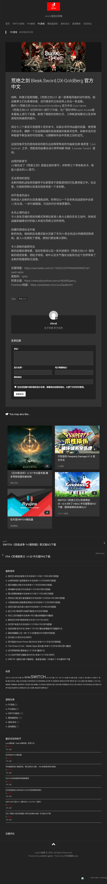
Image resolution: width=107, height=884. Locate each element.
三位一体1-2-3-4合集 (62, 678)
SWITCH (38, 677)
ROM (27, 677)
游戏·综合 (65, 23)
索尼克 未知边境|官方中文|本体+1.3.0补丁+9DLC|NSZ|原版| (33, 576)
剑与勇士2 (88, 678)
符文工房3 (73, 684)
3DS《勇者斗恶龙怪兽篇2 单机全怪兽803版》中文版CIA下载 (28, 814)
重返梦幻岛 (16, 688)
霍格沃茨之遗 (24, 688)
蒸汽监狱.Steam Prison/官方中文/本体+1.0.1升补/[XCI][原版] (34, 642)
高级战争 (38, 688)
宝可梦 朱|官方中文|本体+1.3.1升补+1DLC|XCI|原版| (30, 624)
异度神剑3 (56, 681)
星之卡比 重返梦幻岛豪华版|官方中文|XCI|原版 (28, 611)
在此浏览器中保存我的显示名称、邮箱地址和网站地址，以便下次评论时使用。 (51, 387)
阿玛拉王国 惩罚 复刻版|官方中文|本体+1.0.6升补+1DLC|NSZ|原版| (36, 598)
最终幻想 (84, 681)
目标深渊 (58, 684)
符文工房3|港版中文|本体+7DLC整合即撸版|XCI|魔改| (30, 615)
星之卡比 (78, 681)
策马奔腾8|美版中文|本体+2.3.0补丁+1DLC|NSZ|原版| (30, 594)
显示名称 (18, 367)
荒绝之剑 (22, 299)
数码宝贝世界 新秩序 (67, 681)
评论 (16, 349)
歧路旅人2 (91, 681)
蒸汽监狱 (9, 688)
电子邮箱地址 (61, 367)
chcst (10, 746)
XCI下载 (51, 678)
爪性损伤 (28, 684)
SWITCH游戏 (18, 23)
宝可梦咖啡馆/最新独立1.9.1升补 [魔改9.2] (26, 650)
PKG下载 (18, 678)
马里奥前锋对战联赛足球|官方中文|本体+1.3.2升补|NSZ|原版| (34, 602)
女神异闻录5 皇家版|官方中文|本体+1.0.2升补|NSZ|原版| (32, 580)
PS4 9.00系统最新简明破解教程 (17, 778)
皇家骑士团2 (51, 684)
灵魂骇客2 (14, 684)
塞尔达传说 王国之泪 (15, 681)
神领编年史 (66, 684)
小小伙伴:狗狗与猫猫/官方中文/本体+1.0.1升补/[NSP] (31, 655)
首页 (8, 23)
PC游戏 (41, 23)
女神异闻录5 (31, 681)
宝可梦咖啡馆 (40, 681)
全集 (75, 678)
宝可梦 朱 (49, 681)
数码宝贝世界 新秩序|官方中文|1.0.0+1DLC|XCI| (28, 620)
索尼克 (79, 684)
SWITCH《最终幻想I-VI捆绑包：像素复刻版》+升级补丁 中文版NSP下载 (39, 659)
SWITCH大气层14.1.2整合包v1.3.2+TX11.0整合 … (24, 802)
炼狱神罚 (21, 684)
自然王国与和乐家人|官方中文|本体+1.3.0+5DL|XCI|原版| (32, 607)
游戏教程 (76, 23)
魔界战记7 (44, 688)
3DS (7, 678)
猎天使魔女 (35, 684)
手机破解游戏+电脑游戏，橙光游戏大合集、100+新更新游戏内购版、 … (32, 767)
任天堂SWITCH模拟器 (21, 519)
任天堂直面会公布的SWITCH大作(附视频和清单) (23, 790)
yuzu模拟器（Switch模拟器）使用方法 (20, 743)
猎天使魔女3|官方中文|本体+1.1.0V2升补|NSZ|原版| (30, 585)
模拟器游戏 (52, 23)
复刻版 (24, 681)
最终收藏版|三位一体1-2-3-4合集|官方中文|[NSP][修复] (31, 633)
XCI (47, 678)
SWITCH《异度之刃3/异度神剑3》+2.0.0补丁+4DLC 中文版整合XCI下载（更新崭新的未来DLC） (77, 504)
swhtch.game (46, 856)
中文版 (71, 678)
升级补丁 (95, 678)
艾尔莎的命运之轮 (88, 684)
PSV (23, 678)
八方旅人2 (80, 678)
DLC (10, 678)
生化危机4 (42, 684)
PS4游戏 (31, 23)
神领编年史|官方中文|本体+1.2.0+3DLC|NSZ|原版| (29, 589)
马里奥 (32, 688)
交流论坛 (87, 23)
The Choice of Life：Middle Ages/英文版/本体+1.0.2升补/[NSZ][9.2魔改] (39, 646)
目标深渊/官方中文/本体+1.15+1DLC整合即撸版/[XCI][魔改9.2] (35, 628)
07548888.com (71, 856)
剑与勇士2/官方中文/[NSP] (19, 637)
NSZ (13, 678)
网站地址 (18, 377)
